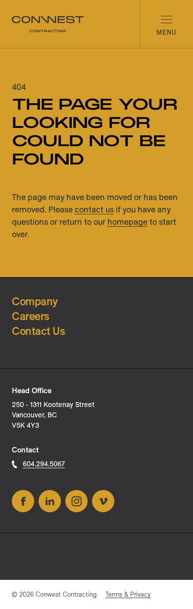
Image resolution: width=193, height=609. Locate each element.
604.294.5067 (44, 463)
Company (35, 301)
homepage (127, 221)
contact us (94, 209)
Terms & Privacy (127, 594)
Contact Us (38, 331)
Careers (30, 316)
